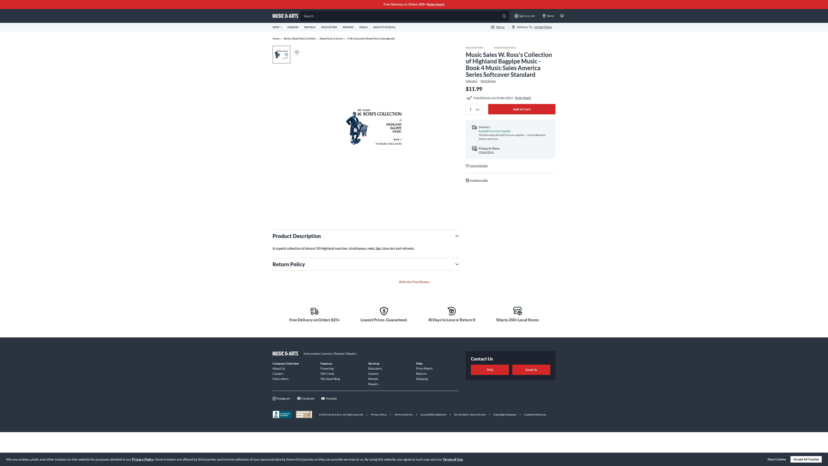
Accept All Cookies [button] (806, 459)
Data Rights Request (505, 414)
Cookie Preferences (535, 414)
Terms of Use (453, 459)
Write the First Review (414, 282)
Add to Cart (522, 109)
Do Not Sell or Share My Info (470, 414)
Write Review (488, 81)
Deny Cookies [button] (777, 459)
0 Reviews (471, 81)
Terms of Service (403, 414)
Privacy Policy (143, 459)
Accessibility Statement (433, 414)
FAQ (490, 370)
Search (309, 16)
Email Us (531, 370)
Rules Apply (436, 4)
